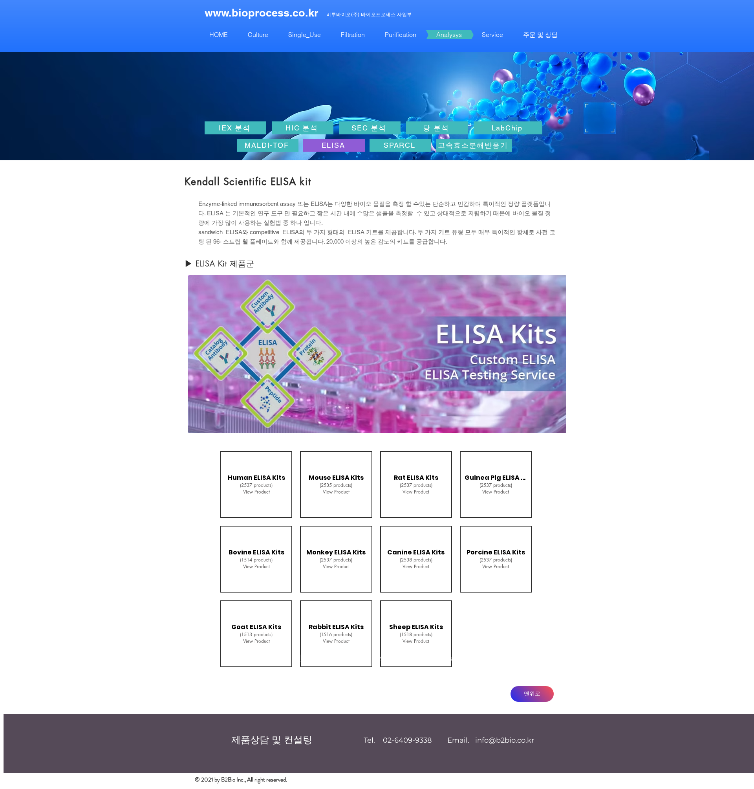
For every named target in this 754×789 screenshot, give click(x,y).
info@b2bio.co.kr (494, 659)
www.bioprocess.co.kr (261, 12)
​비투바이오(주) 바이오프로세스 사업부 (369, 14)
